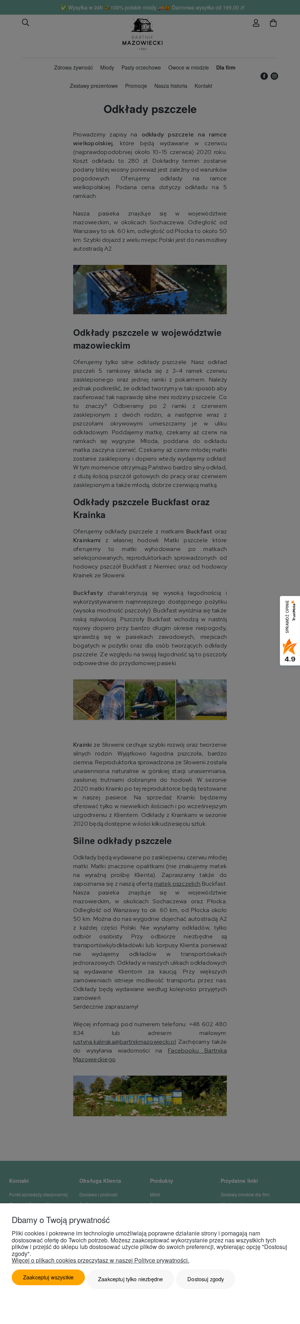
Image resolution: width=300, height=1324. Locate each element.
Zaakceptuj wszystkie (48, 1277)
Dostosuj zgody (205, 1279)
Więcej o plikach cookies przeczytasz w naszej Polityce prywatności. (100, 1260)
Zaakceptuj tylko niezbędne (130, 1279)
